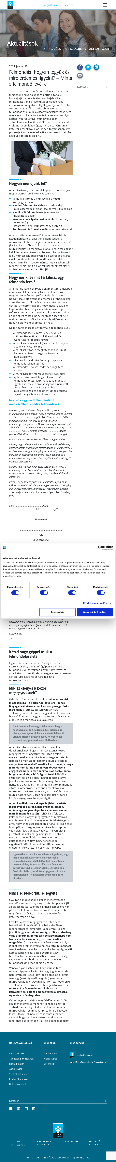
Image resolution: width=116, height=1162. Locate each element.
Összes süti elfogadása (94, 612)
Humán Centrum (83, 1055)
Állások (76, 49)
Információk (50, 1053)
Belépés (68, 5)
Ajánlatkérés (50, 1058)
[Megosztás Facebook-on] (80, 67)
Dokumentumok (18, 1084)
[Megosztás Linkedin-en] (96, 67)
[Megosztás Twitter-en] (88, 67)
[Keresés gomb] (105, 86)
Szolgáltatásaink (18, 1074)
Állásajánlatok (16, 1053)
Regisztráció (50, 5)
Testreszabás (57, 612)
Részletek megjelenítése (95, 603)
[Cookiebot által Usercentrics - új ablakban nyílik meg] (100, 548)
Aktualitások (99, 49)
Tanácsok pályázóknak (21, 1058)
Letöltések (49, 1063)
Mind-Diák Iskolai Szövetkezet (90, 1062)
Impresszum (71, 1141)
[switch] (44, 592)
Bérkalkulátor (16, 1063)
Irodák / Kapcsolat (18, 1079)
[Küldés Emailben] (80, 75)
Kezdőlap (55, 49)
